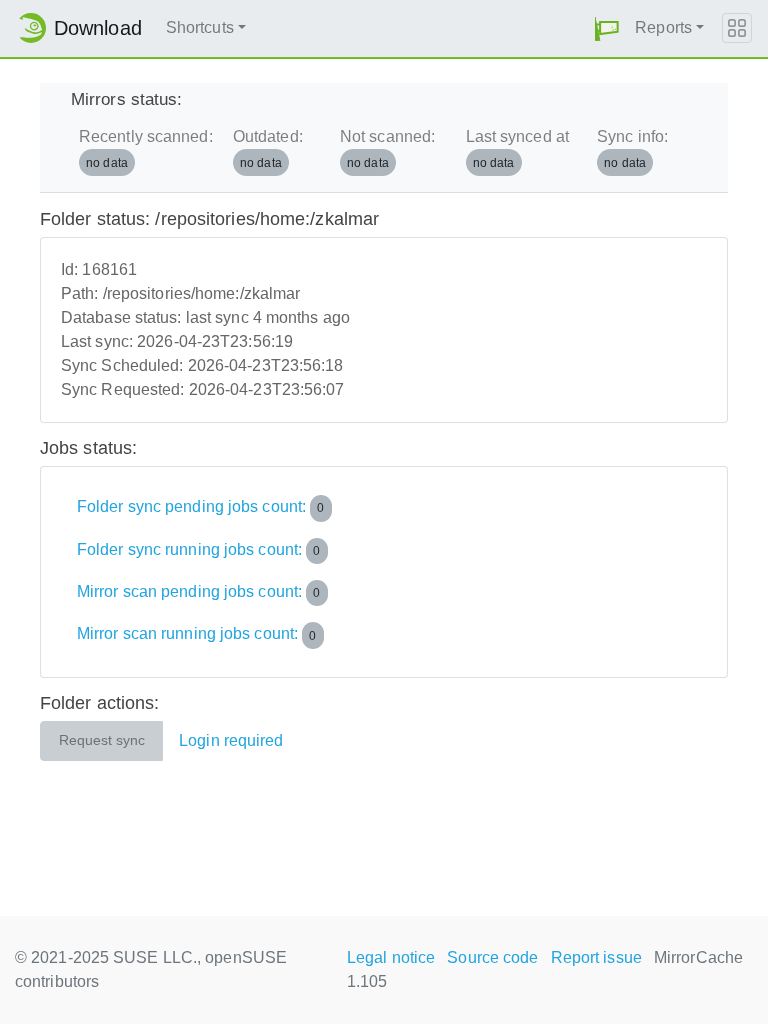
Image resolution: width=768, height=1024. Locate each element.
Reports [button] (663, 27)
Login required (231, 740)
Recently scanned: (146, 148)
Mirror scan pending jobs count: (199, 591)
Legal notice (391, 957)
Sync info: (632, 148)
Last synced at (517, 148)
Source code (492, 957)
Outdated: (268, 148)
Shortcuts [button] (200, 27)
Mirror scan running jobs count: (197, 634)
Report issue (596, 957)
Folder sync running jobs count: (199, 549)
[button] (607, 28)
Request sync (102, 740)
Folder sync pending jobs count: (201, 506)
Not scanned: (387, 148)
